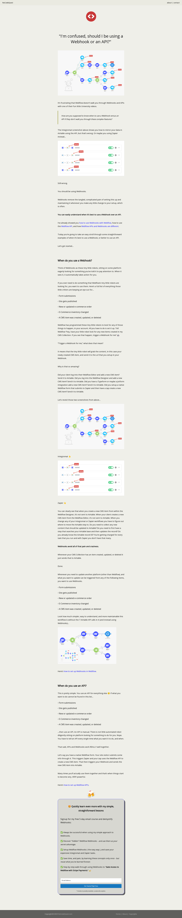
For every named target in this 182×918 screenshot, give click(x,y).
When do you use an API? (72, 685)
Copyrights (133, 914)
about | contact (173, 3)
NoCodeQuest (7, 3)
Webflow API (66, 226)
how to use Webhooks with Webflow (95, 223)
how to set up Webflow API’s (76, 785)
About (124, 914)
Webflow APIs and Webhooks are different (99, 226)
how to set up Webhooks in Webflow (80, 671)
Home (118, 914)
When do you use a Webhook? (75, 260)
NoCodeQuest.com (65, 914)
